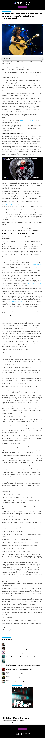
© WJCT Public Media (22, 734)
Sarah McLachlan (16, 74)
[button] (22, 7)
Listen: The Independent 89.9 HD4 (22, 687)
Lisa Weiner (6, 22)
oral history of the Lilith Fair (27, 120)
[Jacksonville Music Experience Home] (18, 3)
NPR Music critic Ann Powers (24, 195)
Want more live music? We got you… (11, 722)
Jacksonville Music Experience (22, 733)
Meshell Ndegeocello (11, 204)
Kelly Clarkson (31, 283)
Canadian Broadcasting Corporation (16, 301)
